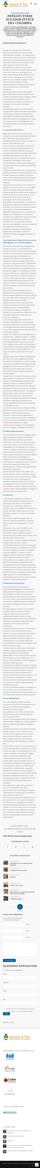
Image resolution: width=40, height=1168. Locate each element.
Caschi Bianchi (16, 13)
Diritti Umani (13, 836)
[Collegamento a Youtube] (32, 1165)
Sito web (28, 937)
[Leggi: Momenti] (4, 1141)
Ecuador (26, 13)
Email (27, 931)
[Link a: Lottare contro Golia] (6, 884)
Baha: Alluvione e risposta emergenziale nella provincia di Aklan (22, 893)
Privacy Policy (25, 1163)
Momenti (12, 877)
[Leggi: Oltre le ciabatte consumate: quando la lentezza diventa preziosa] (4, 1146)
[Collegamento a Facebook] (30, 1165)
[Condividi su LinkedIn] (33, 846)
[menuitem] (30, 4)
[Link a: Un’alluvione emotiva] (6, 898)
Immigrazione (26, 836)
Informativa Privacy (27, 1011)
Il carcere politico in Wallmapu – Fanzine (20, 1151)
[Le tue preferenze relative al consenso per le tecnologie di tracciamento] (37, 1165)
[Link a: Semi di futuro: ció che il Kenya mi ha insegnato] (6, 862)
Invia (6, 1013)
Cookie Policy (33, 1163)
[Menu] (34, 4)
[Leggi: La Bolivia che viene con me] (4, 1137)
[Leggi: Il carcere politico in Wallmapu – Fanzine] (4, 1151)
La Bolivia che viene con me (18, 870)
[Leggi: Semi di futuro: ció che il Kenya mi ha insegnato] (4, 1131)
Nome (28, 924)
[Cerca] (30, 4)
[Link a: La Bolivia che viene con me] (6, 869)
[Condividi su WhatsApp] (24, 846)
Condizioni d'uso (16, 1163)
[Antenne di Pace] (16, 4)
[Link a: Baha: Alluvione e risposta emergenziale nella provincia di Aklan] (6, 891)
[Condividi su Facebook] (7, 846)
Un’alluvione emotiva (16, 899)
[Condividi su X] (16, 846)
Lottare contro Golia (16, 885)
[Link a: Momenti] (6, 876)
